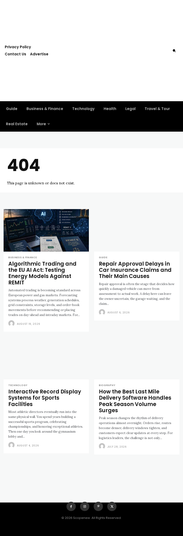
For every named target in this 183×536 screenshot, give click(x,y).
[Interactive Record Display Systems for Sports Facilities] (46, 358)
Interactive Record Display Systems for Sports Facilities (44, 398)
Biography (107, 385)
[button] (174, 51)
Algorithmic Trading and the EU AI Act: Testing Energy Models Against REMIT (42, 273)
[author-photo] (12, 323)
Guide (103, 257)
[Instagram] (84, 506)
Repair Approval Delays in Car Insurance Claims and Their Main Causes (135, 270)
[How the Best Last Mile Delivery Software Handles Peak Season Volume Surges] (136, 358)
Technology (18, 385)
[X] (112, 506)
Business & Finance (22, 257)
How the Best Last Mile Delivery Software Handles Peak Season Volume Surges (135, 401)
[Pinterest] (98, 506)
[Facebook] (71, 506)
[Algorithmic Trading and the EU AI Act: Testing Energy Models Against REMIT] (46, 230)
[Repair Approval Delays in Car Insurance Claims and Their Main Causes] (136, 230)
